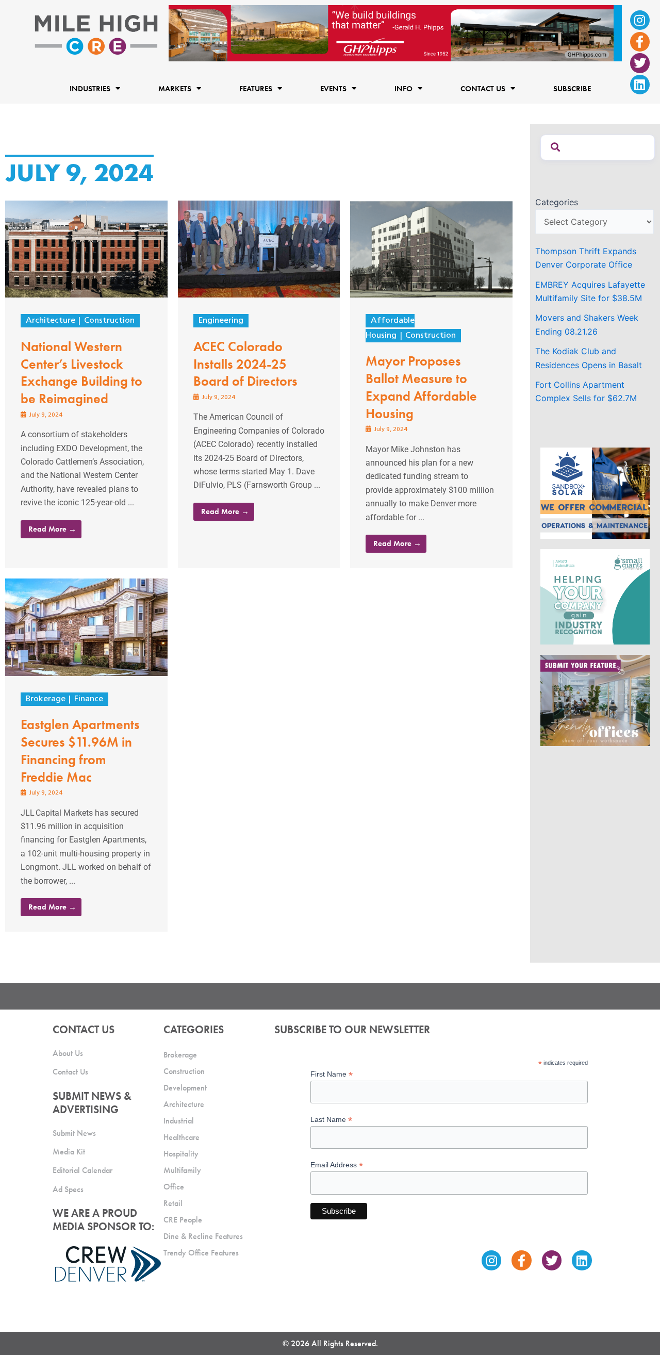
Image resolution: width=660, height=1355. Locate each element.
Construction (109, 321)
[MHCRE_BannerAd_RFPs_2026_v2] (395, 32)
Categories (556, 202)
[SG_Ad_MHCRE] (595, 596)
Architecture (50, 321)
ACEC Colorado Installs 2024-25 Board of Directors (245, 364)
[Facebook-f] (640, 42)
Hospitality (181, 1153)
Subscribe (572, 88)
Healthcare (181, 1137)
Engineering (221, 321)
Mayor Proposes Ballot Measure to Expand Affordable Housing (421, 387)
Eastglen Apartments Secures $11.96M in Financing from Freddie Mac (80, 750)
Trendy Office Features (201, 1252)
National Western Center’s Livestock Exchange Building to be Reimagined (81, 372)
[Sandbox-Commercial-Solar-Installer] (595, 492)
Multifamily (182, 1170)
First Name (331, 1074)
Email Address (336, 1165)
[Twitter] (640, 63)
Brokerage (45, 699)
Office (173, 1186)
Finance (88, 699)
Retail (173, 1203)
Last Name (331, 1120)
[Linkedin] (640, 84)
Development (185, 1087)
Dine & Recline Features (203, 1236)
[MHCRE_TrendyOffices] (595, 700)
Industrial (178, 1120)
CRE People (182, 1219)
